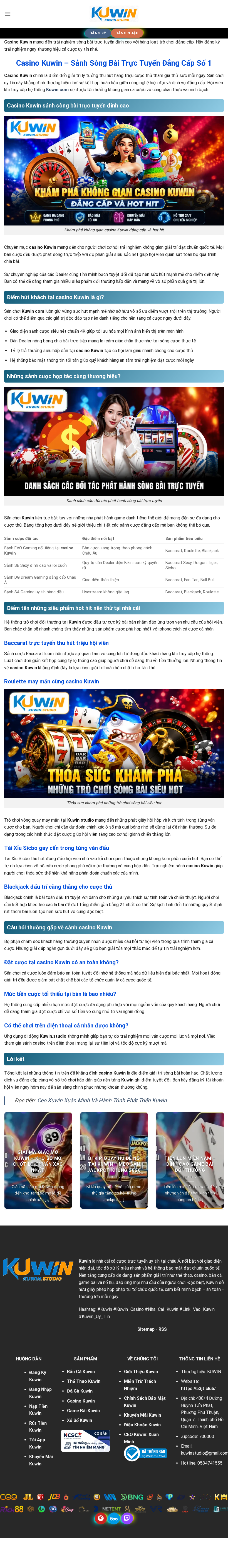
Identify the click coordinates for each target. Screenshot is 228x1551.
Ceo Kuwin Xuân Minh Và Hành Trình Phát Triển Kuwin (102, 1100)
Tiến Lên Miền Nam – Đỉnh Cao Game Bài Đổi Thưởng (189, 1164)
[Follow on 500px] (114, 1518)
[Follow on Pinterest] (101, 1518)
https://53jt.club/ (198, 1388)
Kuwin (85, 1261)
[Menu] (7, 13)
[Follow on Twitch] (127, 1518)
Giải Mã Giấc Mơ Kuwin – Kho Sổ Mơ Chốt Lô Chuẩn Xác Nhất (38, 1161)
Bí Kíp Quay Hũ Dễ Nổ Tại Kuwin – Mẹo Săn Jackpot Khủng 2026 (114, 1164)
